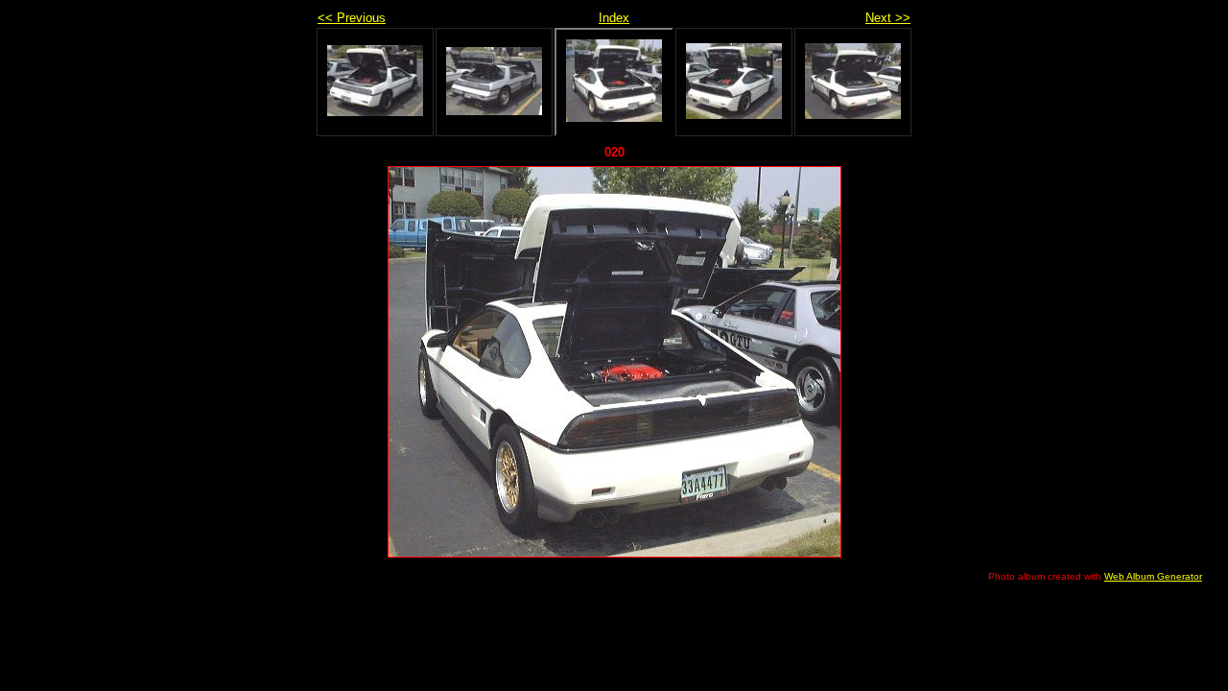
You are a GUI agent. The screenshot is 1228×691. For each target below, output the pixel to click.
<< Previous (352, 18)
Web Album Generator (1153, 576)
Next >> (887, 18)
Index (614, 18)
